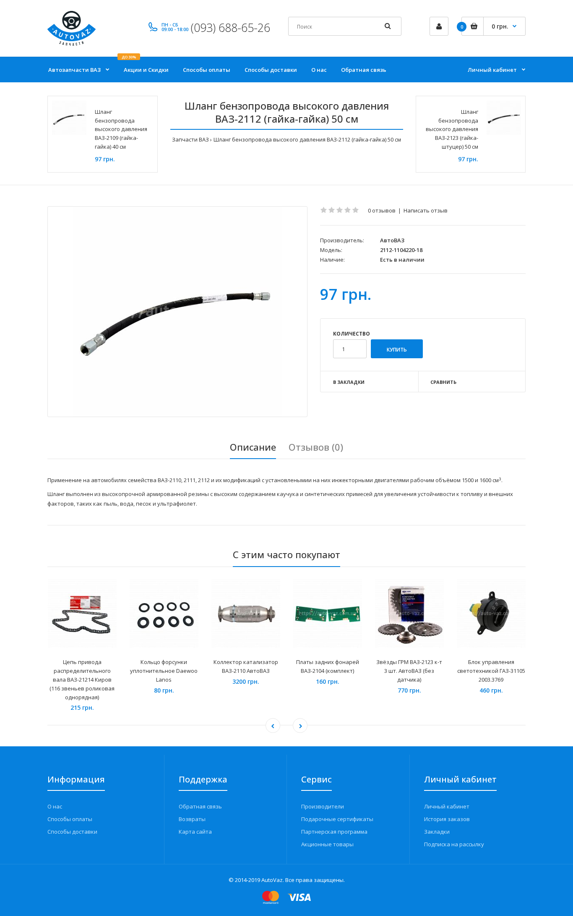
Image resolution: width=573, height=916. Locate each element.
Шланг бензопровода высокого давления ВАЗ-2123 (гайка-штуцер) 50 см (452, 129)
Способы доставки (72, 831)
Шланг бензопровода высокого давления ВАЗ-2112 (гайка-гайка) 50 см (307, 139)
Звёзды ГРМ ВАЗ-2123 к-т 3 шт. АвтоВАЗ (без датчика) (409, 670)
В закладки (349, 382)
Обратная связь (200, 806)
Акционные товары (327, 844)
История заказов (447, 819)
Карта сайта (195, 831)
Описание (253, 447)
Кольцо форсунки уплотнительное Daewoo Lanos (164, 670)
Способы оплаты (69, 819)
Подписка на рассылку (454, 844)
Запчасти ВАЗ (190, 139)
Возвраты (192, 819)
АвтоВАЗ (392, 240)
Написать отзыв (426, 210)
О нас (54, 806)
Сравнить (443, 382)
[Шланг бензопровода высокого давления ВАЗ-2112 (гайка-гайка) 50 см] (177, 312)
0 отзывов (382, 210)
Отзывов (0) (316, 447)
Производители (322, 806)
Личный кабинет (446, 806)
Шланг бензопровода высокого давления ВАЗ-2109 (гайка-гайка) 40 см (121, 129)
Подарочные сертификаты (337, 819)
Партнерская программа (334, 831)
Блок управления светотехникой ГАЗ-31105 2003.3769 (491, 670)
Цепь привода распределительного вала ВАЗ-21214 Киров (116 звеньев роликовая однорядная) (82, 679)
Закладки (437, 831)
